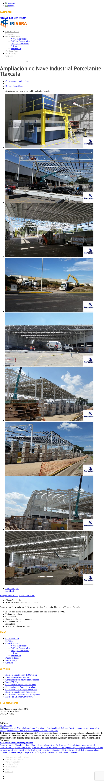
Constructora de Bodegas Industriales (21, 689)
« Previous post (12, 588)
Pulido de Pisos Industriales (17, 677)
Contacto (9, 56)
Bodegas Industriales (20, 44)
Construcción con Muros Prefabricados (22, 680)
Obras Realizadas (12, 36)
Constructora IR (12, 32)
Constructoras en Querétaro (17, 81)
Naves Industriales (19, 39)
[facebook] (10, 3)
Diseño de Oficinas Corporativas (19, 697)
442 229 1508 (6, 725)
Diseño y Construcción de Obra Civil (21, 675)
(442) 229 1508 (6, 18)
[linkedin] (9, 6)
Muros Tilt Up (11, 682)
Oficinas (14, 46)
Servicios (9, 34)
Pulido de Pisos (11, 51)
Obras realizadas (12, 762)
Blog (7, 769)
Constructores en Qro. (14, 759)
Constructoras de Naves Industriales (20, 684)
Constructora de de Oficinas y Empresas (22, 694)
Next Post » (10, 591)
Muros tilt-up (10, 53)
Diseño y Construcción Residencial (20, 692)
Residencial (16, 48)
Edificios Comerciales (20, 41)
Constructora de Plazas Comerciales (20, 687)
